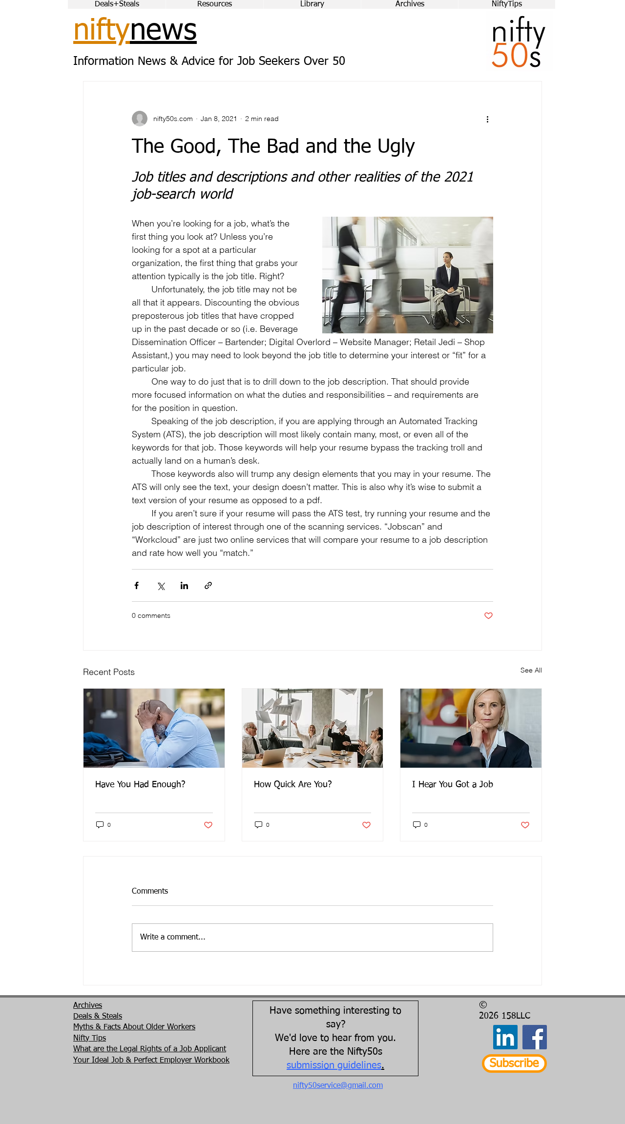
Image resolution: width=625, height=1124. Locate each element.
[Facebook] (534, 1037)
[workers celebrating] (312, 728)
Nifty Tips (89, 1038)
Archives (87, 1006)
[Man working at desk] (154, 728)
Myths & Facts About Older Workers (134, 1027)
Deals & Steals (97, 1017)
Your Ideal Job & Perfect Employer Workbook (151, 1060)
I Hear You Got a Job (452, 784)
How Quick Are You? (293, 784)
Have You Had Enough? (140, 784)
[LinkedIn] (505, 1037)
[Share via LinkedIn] (184, 585)
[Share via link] (208, 585)
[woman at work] (471, 728)
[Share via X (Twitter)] (160, 585)
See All (531, 670)
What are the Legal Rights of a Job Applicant (149, 1049)
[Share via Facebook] (136, 585)
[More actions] (487, 118)
